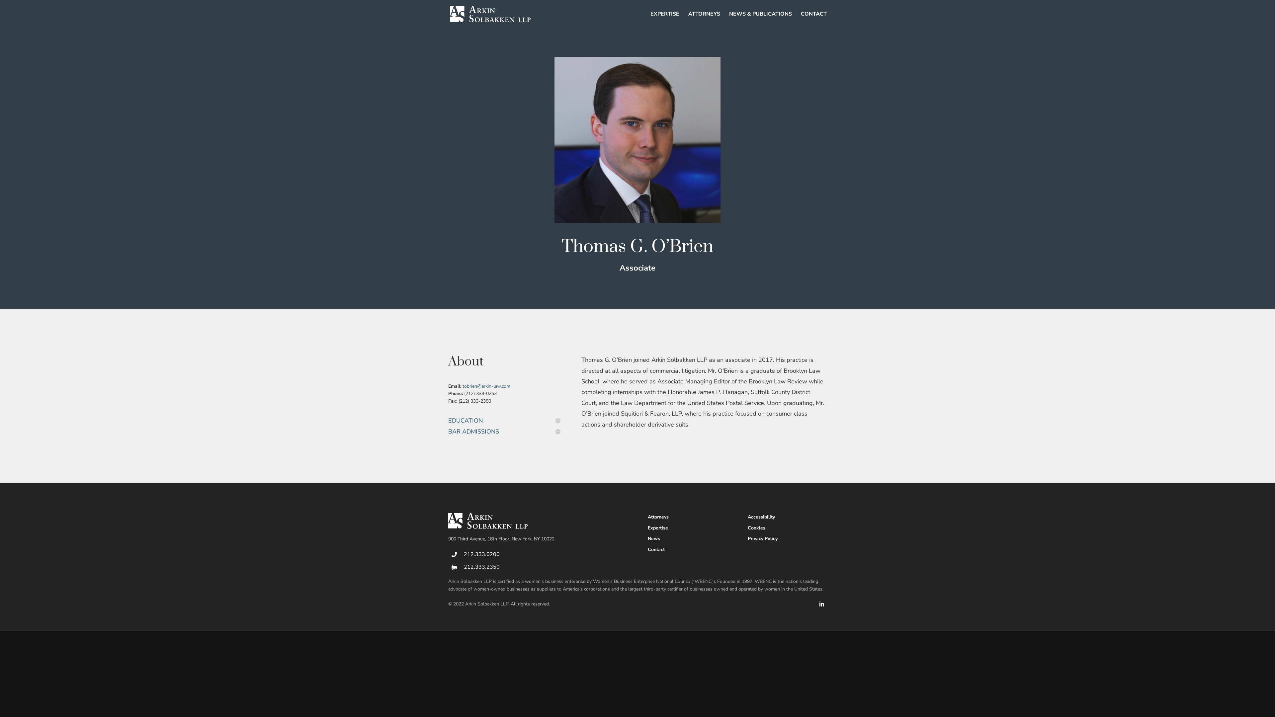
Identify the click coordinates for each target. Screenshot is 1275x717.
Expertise (664, 15)
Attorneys (704, 15)
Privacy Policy (763, 538)
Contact (814, 15)
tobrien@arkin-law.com (486, 386)
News (654, 538)
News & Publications (760, 15)
